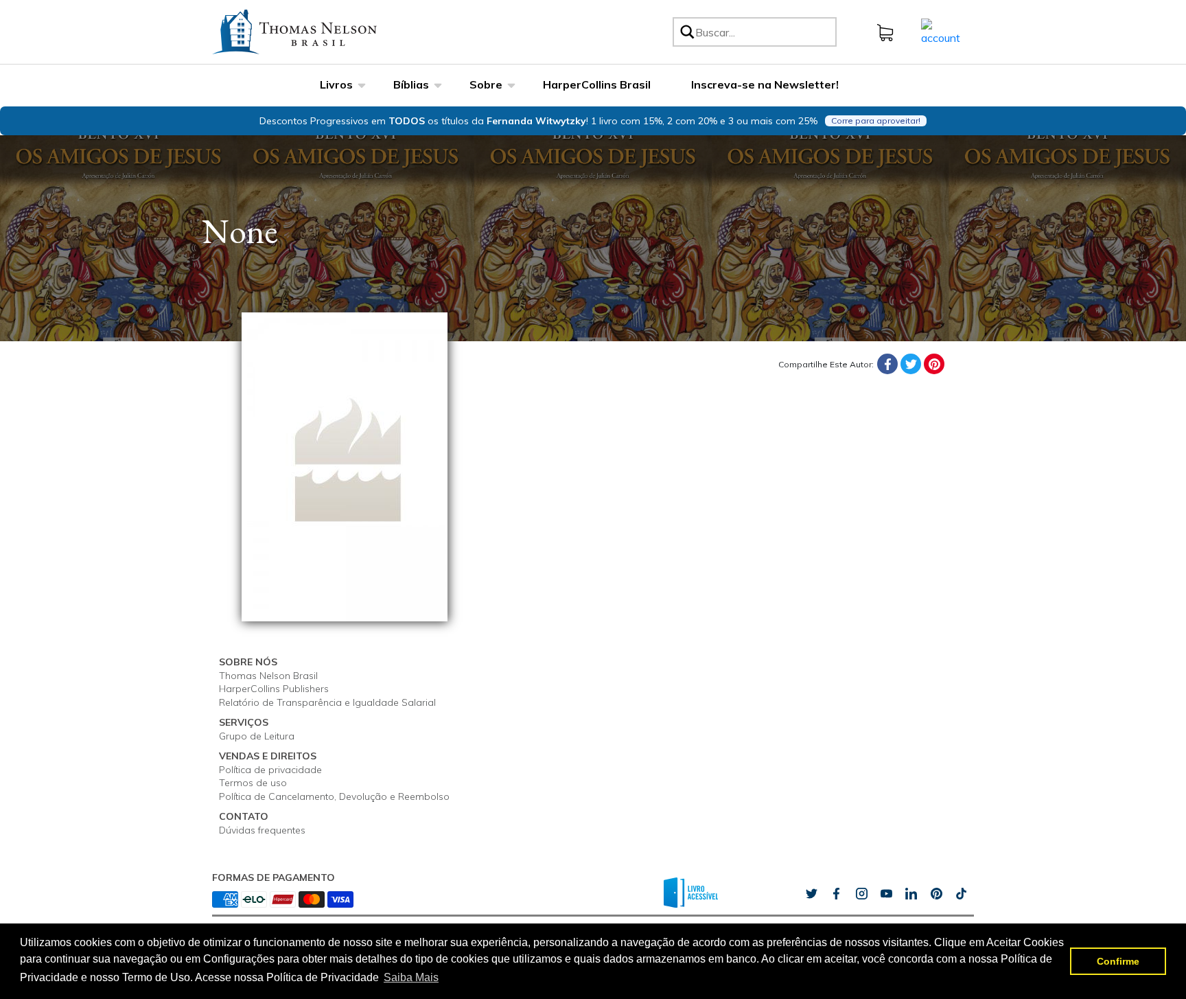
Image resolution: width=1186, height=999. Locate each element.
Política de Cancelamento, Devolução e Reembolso (334, 796)
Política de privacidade (270, 769)
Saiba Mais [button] (411, 977)
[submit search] (686, 32)
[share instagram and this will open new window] (861, 894)
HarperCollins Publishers (274, 688)
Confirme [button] (1118, 961)
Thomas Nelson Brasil (268, 675)
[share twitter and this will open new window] (811, 894)
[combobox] (763, 32)
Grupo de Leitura (256, 736)
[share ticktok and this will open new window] (936, 894)
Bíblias (411, 84)
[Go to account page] (940, 31)
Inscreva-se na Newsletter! (765, 84)
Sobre (485, 84)
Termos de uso (253, 783)
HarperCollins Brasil (597, 84)
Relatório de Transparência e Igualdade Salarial (327, 702)
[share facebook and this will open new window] (836, 894)
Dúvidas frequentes (262, 830)
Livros (336, 84)
